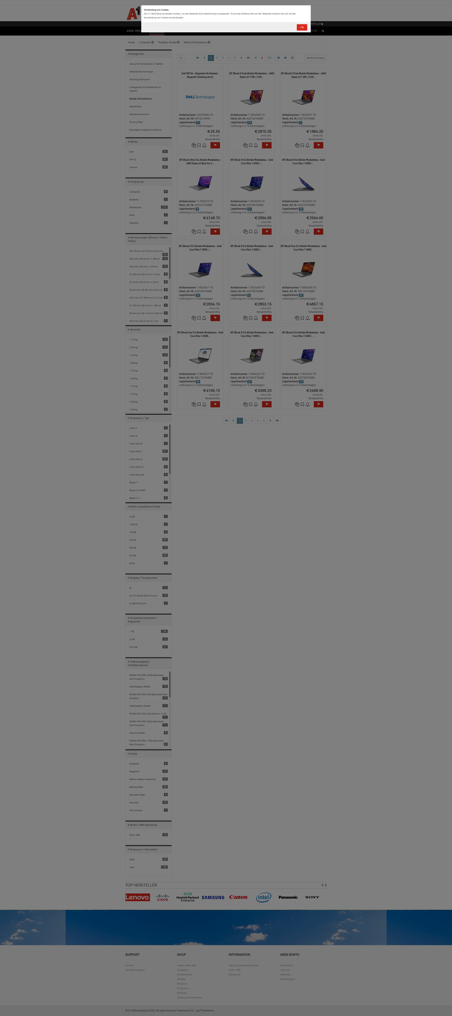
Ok (302, 27)
